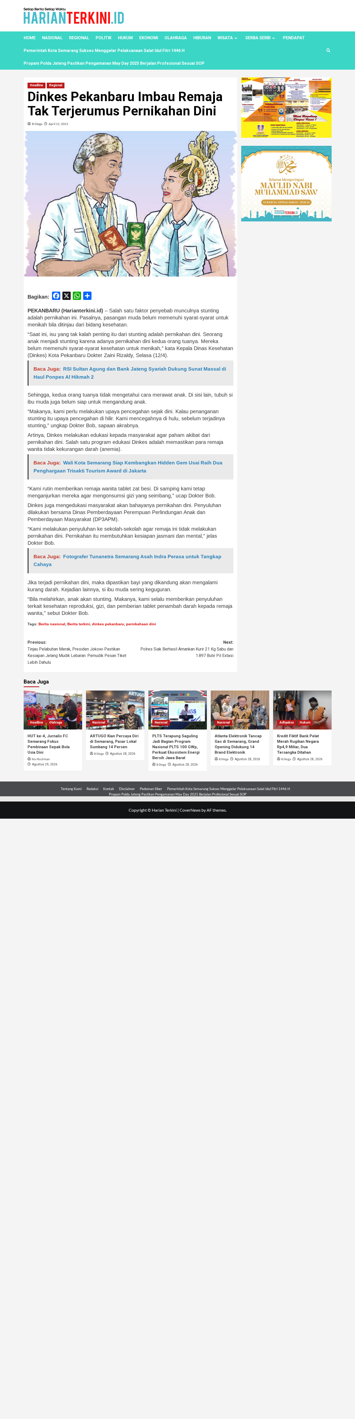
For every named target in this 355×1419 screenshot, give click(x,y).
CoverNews (190, 809)
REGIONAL (79, 37)
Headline (36, 85)
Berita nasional (51, 624)
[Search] (328, 50)
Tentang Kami (71, 789)
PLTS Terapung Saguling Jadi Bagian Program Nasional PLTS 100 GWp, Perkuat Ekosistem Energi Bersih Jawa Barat (176, 747)
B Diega (37, 124)
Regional (55, 85)
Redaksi (92, 789)
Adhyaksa (286, 722)
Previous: (77, 652)
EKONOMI (148, 37)
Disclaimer (127, 789)
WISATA (225, 37)
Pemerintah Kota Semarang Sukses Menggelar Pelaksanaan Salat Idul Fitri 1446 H (104, 50)
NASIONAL (52, 37)
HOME (30, 37)
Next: (186, 649)
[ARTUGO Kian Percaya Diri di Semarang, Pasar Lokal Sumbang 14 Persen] (115, 710)
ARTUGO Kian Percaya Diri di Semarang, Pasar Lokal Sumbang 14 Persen (114, 741)
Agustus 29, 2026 (44, 764)
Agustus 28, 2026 (122, 754)
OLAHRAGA (176, 37)
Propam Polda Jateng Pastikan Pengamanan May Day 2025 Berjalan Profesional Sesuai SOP (114, 63)
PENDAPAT (294, 37)
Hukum (305, 722)
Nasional (98, 722)
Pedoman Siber (151, 789)
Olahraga (55, 722)
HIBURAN (202, 37)
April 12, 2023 (58, 124)
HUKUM (125, 37)
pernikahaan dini (141, 624)
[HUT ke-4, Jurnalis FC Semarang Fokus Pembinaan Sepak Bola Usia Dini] (53, 710)
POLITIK (103, 37)
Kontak (108, 789)
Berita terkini (78, 624)
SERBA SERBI (258, 37)
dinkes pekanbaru (108, 624)
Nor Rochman (41, 759)
